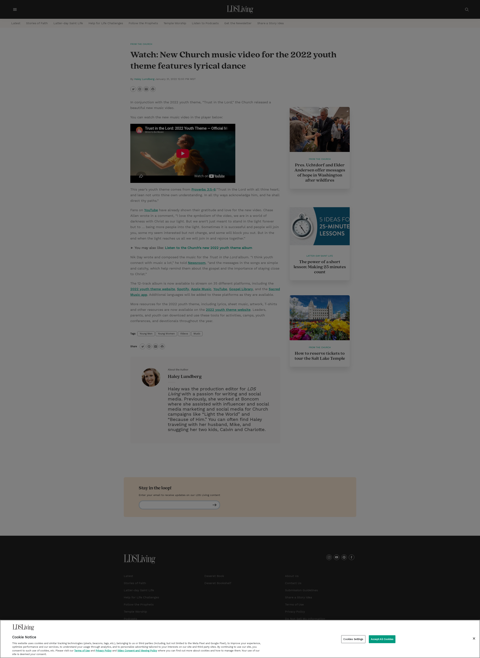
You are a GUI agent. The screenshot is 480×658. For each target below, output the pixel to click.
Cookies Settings (353, 639)
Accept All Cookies (382, 639)
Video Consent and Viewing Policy (137, 650)
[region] (240, 639)
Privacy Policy (104, 650)
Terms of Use (82, 650)
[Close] (474, 638)
